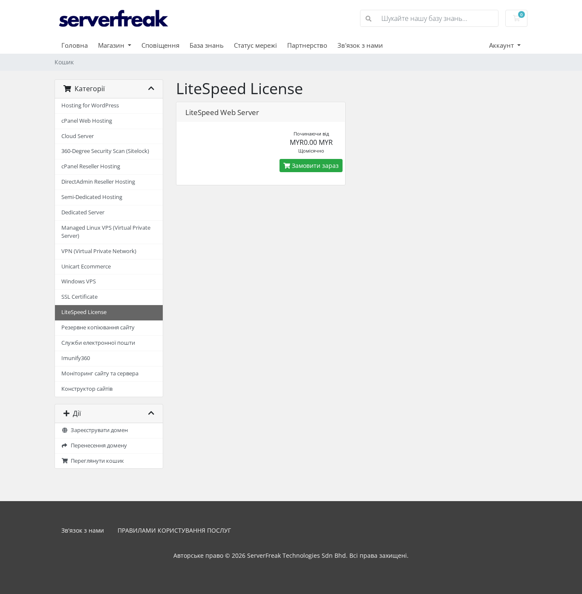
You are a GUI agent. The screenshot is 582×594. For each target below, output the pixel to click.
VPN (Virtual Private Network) (98, 251)
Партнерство (307, 45)
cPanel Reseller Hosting (90, 166)
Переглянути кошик (96, 460)
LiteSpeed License (84, 312)
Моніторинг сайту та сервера (99, 373)
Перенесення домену (97, 445)
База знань (207, 45)
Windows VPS (78, 281)
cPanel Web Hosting (86, 120)
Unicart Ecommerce (86, 266)
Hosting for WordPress (90, 105)
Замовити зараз (314, 165)
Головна (74, 45)
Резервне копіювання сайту (98, 327)
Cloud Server (77, 136)
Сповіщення (160, 45)
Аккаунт (502, 45)
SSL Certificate (79, 296)
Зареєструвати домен (98, 430)
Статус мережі (255, 45)
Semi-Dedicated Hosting (91, 197)
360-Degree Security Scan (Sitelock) (105, 151)
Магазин (112, 45)
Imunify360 (75, 358)
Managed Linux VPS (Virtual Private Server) (105, 231)
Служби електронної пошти (98, 342)
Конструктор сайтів (86, 388)
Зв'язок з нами (360, 45)
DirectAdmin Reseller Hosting (98, 181)
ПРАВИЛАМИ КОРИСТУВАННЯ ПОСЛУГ (174, 530)
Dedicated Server (82, 212)
